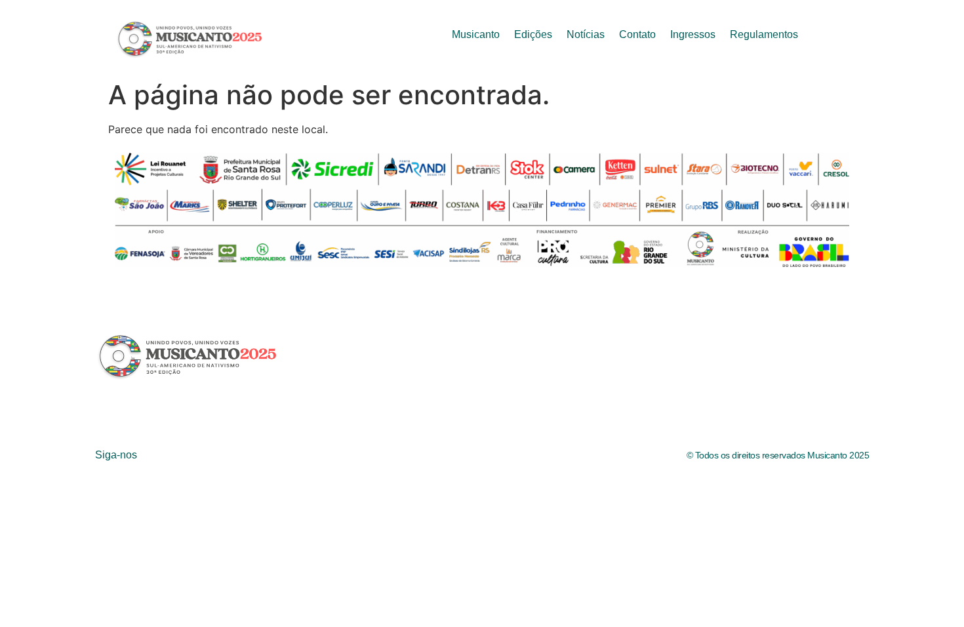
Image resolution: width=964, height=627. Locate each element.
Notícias (586, 34)
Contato (637, 34)
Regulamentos (764, 34)
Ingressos (692, 34)
